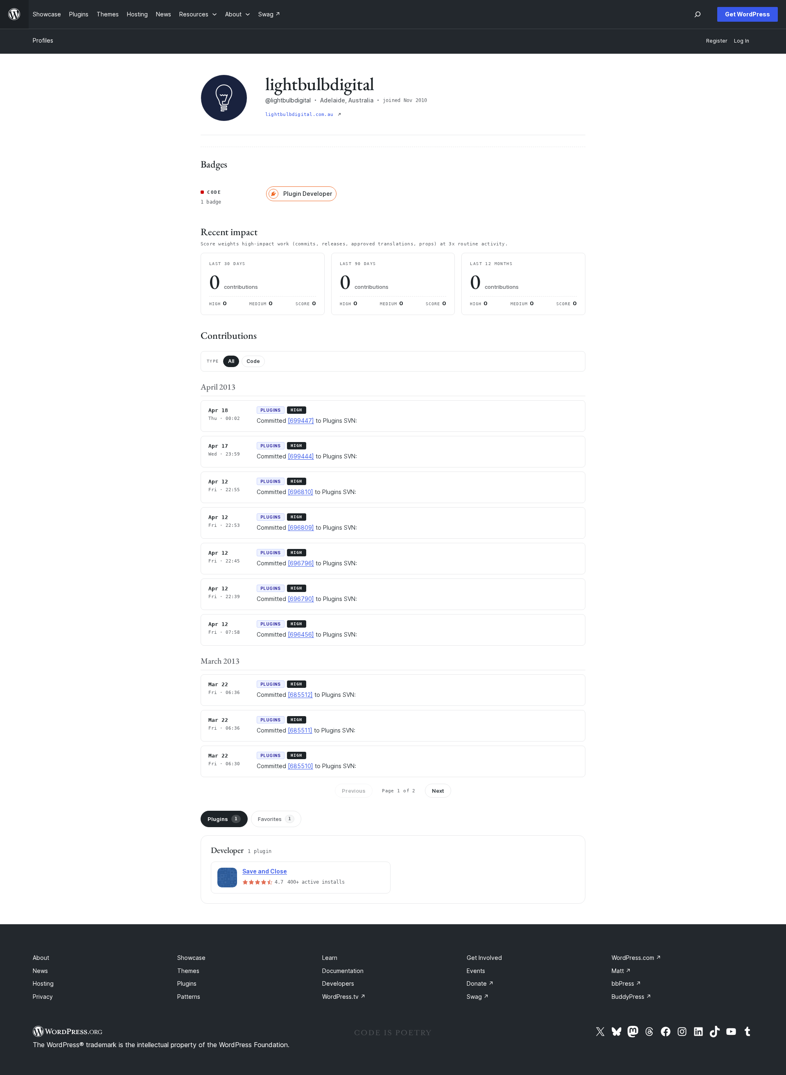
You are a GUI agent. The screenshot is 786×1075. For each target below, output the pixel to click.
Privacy (43, 996)
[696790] (301, 598)
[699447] (301, 420)
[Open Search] (697, 14)
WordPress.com (636, 957)
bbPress (626, 983)
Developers (338, 983)
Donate (480, 983)
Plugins (222, 819)
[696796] (301, 563)
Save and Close (264, 871)
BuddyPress (631, 996)
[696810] (300, 491)
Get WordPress (747, 14)
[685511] (300, 730)
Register (716, 41)
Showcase (191, 957)
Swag (478, 996)
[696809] (301, 527)
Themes (188, 970)
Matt (621, 970)
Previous (354, 790)
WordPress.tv (344, 996)
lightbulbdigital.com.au (300, 114)
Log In (741, 41)
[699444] (301, 456)
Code (253, 361)
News (40, 970)
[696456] (301, 634)
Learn (329, 957)
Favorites (274, 819)
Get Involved (484, 957)
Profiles (43, 40)
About (41, 957)
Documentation (343, 970)
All (231, 361)
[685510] (300, 765)
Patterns (188, 996)
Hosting (43, 983)
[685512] (300, 694)
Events (476, 970)
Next (438, 790)
